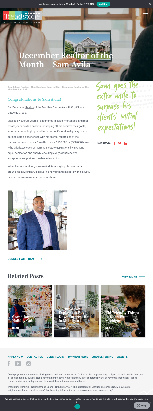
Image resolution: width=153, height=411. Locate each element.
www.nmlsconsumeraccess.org (95, 390)
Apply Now (15, 356)
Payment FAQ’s (78, 356)
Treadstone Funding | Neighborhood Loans (22, 17)
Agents (122, 356)
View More (129, 276)
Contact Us (35, 356)
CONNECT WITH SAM (21, 259)
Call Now (103, 4)
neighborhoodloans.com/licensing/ (26, 390)
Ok (77, 406)
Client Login (55, 356)
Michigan (28, 171)
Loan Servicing (102, 356)
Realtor (29, 107)
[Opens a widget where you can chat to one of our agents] (142, 406)
